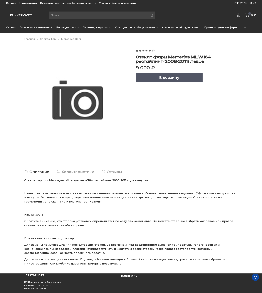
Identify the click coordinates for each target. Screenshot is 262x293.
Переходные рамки (96, 27)
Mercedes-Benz (71, 39)
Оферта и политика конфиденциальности (68, 3)
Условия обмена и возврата (117, 3)
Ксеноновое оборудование (180, 27)
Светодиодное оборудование (135, 27)
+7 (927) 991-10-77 (244, 3)
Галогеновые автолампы (36, 27)
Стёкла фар (48, 39)
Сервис (11, 3)
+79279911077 (34, 275)
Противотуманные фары (220, 27)
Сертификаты (28, 3)
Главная (29, 39)
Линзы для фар (66, 27)
